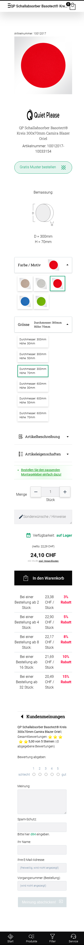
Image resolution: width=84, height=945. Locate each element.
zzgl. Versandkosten (49, 561)
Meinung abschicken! (39, 902)
